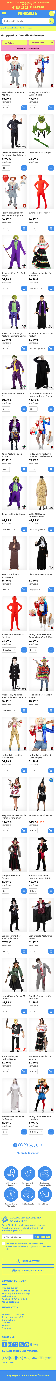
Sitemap (6, 1325)
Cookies (6, 1322)
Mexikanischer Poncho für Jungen (41, 696)
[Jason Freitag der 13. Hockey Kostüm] (14, 1035)
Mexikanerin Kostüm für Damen (40, 1057)
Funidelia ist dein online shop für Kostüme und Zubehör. (27, 13)
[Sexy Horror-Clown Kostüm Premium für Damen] (14, 794)
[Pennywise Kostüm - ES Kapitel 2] (14, 71)
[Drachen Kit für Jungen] (41, 131)
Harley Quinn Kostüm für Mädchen (40, 1117)
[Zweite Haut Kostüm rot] (41, 192)
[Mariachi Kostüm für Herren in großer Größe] (41, 854)
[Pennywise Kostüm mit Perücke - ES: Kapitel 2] (14, 192)
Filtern (11, 43)
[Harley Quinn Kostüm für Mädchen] (41, 1095)
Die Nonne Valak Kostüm (40, 574)
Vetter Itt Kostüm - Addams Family (38, 515)
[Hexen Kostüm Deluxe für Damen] (14, 975)
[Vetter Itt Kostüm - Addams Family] (41, 493)
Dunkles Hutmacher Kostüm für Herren (11, 937)
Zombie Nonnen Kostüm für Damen (13, 1117)
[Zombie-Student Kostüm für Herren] (41, 975)
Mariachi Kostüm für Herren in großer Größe (40, 876)
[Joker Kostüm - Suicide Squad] (14, 433)
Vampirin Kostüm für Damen (11, 876)
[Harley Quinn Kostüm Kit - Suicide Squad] (41, 734)
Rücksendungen (10, 1288)
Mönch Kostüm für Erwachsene (10, 575)
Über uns (6, 1328)
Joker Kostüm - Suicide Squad (13, 455)
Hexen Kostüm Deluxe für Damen (14, 997)
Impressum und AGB (12, 1317)
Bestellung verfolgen (29, 1270)
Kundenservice (30, 1261)
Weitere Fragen (9, 1296)
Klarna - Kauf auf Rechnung (16, 1290)
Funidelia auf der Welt (13, 1314)
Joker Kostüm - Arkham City (13, 394)
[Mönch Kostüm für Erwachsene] (14, 553)
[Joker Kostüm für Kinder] (14, 493)
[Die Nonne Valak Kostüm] (41, 553)
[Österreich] (4, 1345)
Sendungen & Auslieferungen (16, 1293)
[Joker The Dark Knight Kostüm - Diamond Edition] (14, 312)
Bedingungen (12, 1246)
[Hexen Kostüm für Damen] (41, 794)
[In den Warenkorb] (24, 107)
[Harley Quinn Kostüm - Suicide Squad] (41, 71)
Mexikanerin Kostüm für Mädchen (40, 274)
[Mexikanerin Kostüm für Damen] (41, 1035)
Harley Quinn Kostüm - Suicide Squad (39, 93)
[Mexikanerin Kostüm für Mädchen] (41, 252)
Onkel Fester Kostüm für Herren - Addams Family (40, 394)
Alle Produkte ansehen (28, 1153)
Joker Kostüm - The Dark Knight (13, 274)
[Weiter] (41, 1145)
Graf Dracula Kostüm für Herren (40, 937)
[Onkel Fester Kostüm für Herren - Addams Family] (41, 372)
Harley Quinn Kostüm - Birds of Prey (12, 756)
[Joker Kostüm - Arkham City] (14, 372)
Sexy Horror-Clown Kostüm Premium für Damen (14, 816)
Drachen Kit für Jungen (40, 152)
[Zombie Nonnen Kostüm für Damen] (14, 1095)
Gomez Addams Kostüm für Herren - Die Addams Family (13, 153)
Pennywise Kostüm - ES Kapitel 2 (13, 93)
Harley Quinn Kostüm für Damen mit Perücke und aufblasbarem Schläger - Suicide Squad (40, 455)
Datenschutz (8, 1320)
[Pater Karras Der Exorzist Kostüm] (41, 312)
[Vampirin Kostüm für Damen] (14, 854)
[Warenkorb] (52, 13)
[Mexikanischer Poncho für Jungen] (41, 674)
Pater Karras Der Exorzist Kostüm (41, 334)
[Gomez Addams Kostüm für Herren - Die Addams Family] (14, 131)
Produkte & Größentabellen (15, 1299)
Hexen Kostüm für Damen (41, 815)
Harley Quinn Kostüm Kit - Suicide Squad (41, 756)
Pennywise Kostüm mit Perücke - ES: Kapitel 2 (12, 214)
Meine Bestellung (10, 1302)
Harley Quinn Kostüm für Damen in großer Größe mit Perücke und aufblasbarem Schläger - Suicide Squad (40, 635)
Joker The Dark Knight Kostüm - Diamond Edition (14, 334)
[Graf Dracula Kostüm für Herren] (41, 915)
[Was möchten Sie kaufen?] (4, 14)
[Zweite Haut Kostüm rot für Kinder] (14, 613)
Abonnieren (42, 1237)
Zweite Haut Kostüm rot (40, 213)
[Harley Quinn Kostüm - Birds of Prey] (14, 734)
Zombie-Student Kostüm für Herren (40, 997)
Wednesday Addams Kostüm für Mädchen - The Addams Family (14, 696)
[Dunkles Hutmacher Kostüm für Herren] (14, 915)
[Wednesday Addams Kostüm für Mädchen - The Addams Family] (14, 674)
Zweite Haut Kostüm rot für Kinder (13, 635)
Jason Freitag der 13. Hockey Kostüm (12, 1057)
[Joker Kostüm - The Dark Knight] (14, 252)
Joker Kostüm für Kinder (13, 514)
